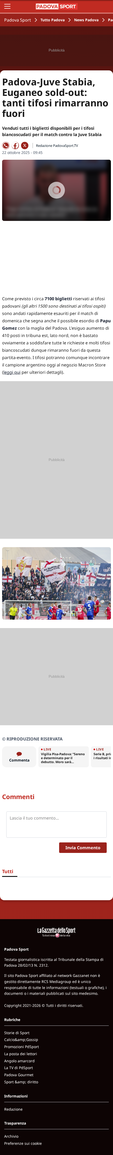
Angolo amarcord (19, 1060)
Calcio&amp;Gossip (21, 1039)
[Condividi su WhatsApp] (5, 145)
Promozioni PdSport (21, 1046)
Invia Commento (82, 848)
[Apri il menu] (7, 6)
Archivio (11, 1136)
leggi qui (11, 372)
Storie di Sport (16, 1032)
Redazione (13, 1109)
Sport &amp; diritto (21, 1081)
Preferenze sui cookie (23, 1143)
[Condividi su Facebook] (15, 145)
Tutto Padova (52, 19)
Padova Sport (17, 20)
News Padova (86, 19)
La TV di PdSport (18, 1067)
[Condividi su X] (24, 145)
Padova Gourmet (18, 1074)
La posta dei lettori (20, 1053)
